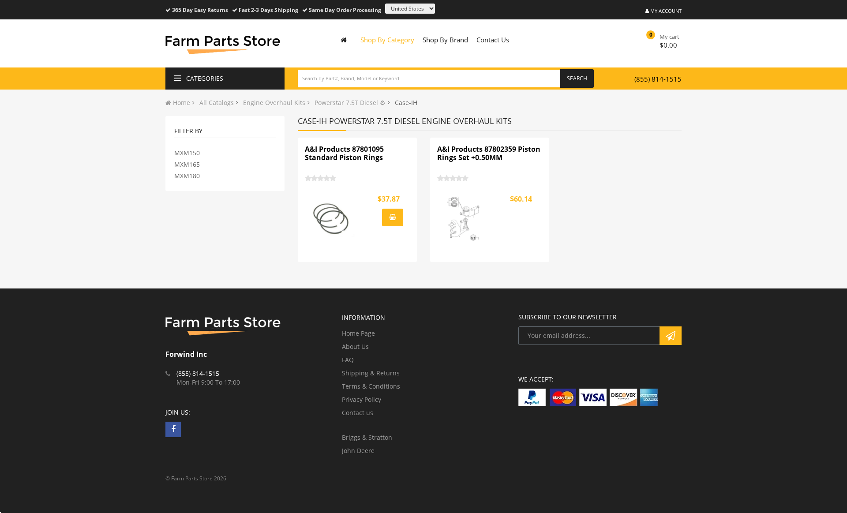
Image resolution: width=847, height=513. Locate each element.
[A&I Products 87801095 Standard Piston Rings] (331, 218)
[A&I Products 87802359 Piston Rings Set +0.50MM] (464, 218)
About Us (355, 346)
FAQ (348, 360)
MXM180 (187, 176)
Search (577, 78)
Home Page (358, 333)
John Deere (358, 450)
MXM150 (187, 153)
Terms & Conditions (371, 386)
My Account (665, 10)
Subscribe (671, 335)
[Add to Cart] (392, 217)
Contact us (357, 412)
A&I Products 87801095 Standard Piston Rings (344, 153)
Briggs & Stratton (367, 437)
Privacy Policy (361, 399)
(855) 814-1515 (658, 79)
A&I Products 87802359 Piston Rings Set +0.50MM (488, 153)
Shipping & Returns (371, 373)
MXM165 (187, 164)
